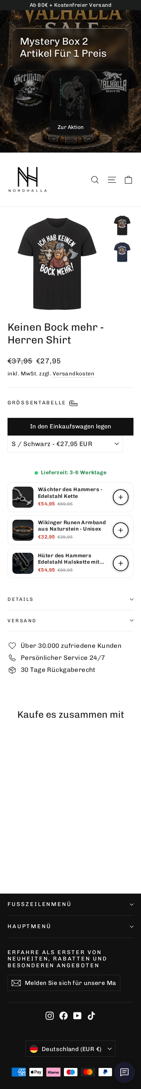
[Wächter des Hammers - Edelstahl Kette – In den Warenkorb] (121, 497)
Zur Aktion (70, 127)
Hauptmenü (29, 926)
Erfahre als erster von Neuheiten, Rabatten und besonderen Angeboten (58, 959)
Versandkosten (74, 373)
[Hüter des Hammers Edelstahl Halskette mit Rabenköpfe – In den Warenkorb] (121, 563)
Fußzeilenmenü (40, 904)
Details (21, 599)
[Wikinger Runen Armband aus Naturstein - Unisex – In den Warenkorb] (121, 530)
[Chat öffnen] (124, 1072)
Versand (22, 620)
